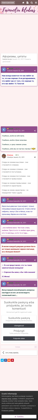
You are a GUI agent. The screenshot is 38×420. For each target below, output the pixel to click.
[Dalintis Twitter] (2, 360)
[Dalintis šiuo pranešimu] (34, 71)
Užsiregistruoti (19, 325)
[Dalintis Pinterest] (12, 360)
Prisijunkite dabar (19, 338)
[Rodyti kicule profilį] (4, 69)
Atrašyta (15, 131)
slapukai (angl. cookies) (9, 398)
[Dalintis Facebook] (5, 360)
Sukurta (15, 71)
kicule (10, 59)
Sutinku (20, 417)
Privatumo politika (8, 410)
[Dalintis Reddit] (8, 360)
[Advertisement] (19, 34)
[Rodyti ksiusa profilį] (4, 156)
